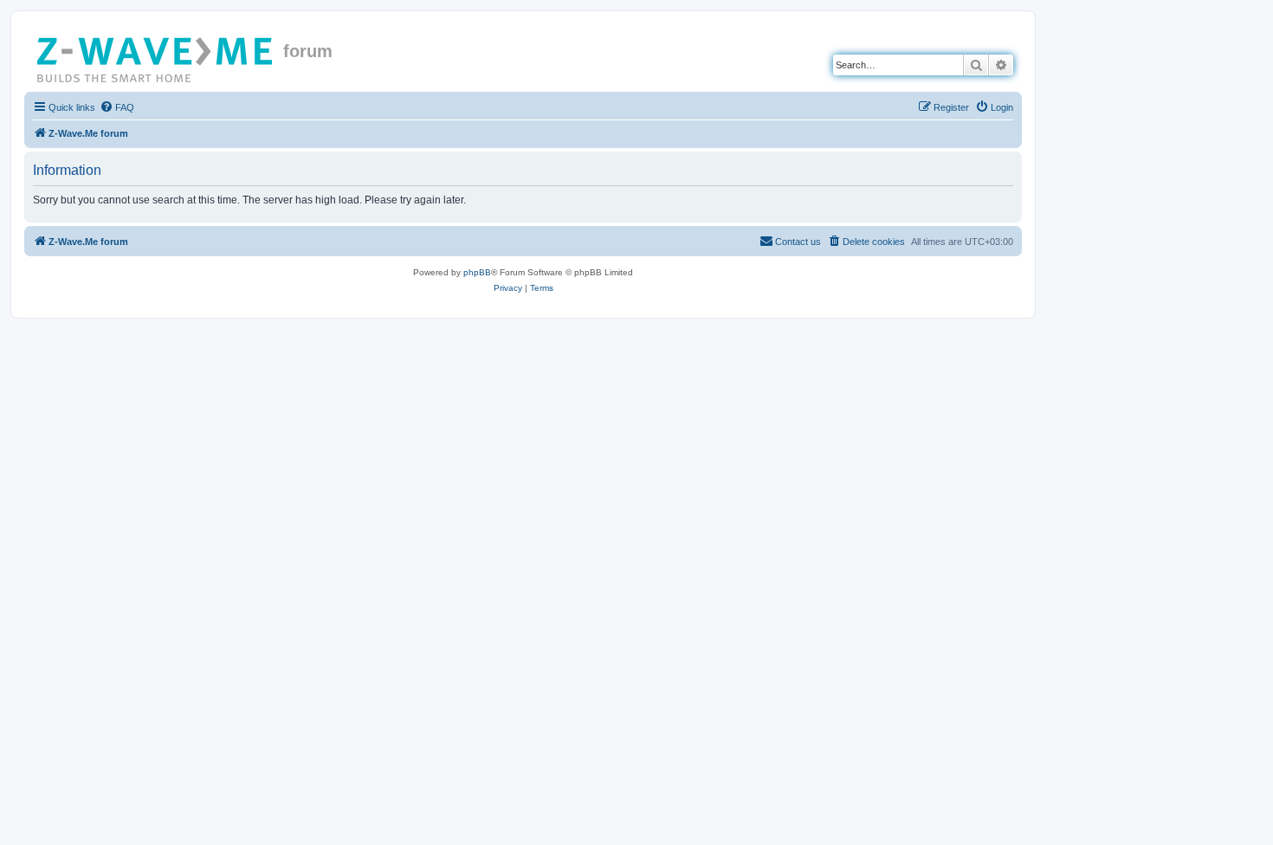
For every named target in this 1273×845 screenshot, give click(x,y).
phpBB (477, 272)
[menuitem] (117, 107)
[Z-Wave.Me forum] (156, 56)
